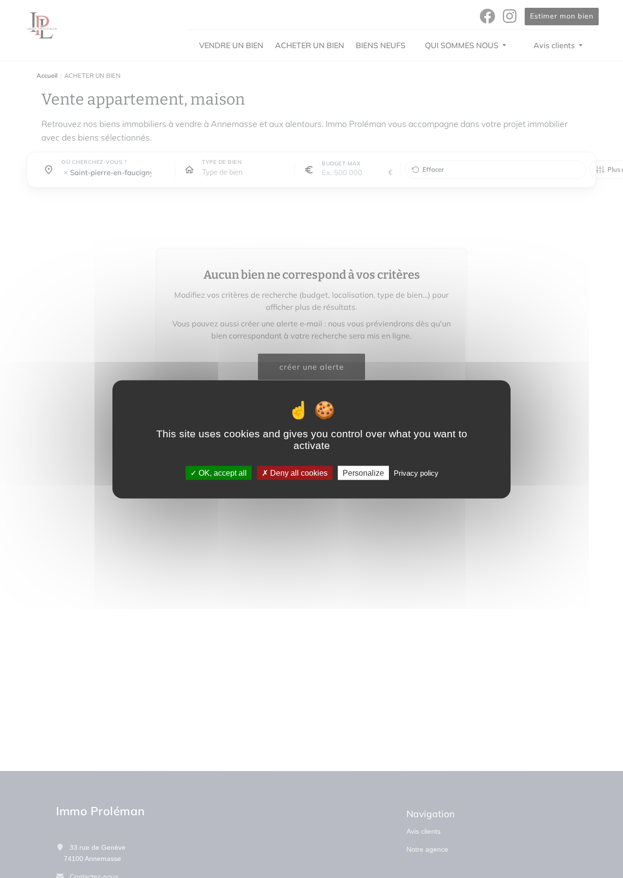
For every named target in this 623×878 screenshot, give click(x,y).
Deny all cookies (298, 472)
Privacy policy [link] (416, 472)
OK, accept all (222, 472)
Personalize (363, 472)
